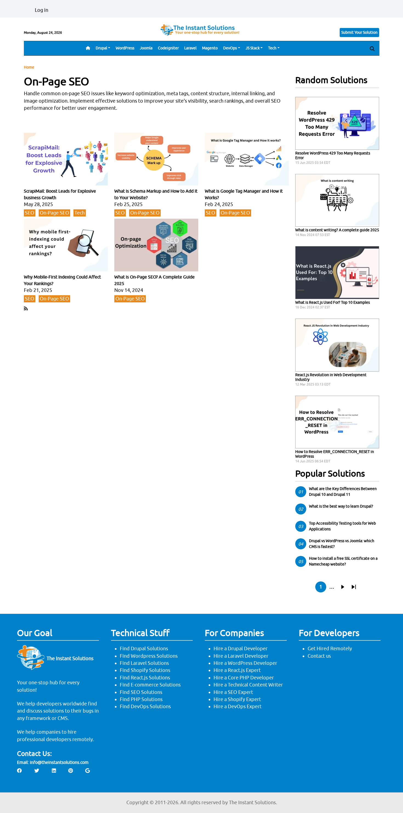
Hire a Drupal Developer (241, 648)
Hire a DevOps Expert (238, 706)
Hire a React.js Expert (237, 670)
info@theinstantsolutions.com (59, 762)
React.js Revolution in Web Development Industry (331, 377)
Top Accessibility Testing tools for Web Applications (342, 526)
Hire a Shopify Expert (237, 699)
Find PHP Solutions (141, 699)
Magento (210, 48)
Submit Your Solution (359, 32)
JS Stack (253, 48)
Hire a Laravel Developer (241, 656)
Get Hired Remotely (330, 648)
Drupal (101, 48)
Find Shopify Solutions (145, 670)
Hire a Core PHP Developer (244, 677)
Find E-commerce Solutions (150, 685)
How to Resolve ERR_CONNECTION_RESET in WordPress (334, 453)
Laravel (190, 48)
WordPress (125, 48)
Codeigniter (168, 48)
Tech (272, 48)
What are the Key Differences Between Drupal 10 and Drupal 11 (343, 491)
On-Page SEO (54, 213)
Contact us (319, 656)
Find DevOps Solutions (145, 706)
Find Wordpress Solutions (149, 656)
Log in (41, 10)
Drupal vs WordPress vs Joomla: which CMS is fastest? (341, 544)
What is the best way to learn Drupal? (341, 506)
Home (29, 67)
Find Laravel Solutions (144, 663)
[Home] (201, 30)
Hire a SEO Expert (233, 692)
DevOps (230, 48)
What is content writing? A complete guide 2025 (337, 230)
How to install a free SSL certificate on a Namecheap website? (343, 561)
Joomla (146, 48)
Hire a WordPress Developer (245, 663)
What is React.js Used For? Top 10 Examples (332, 302)
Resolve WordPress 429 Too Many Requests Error (332, 155)
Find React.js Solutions (145, 677)
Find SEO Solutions (141, 692)
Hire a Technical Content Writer (248, 685)
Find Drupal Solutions (144, 648)
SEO (29, 213)
